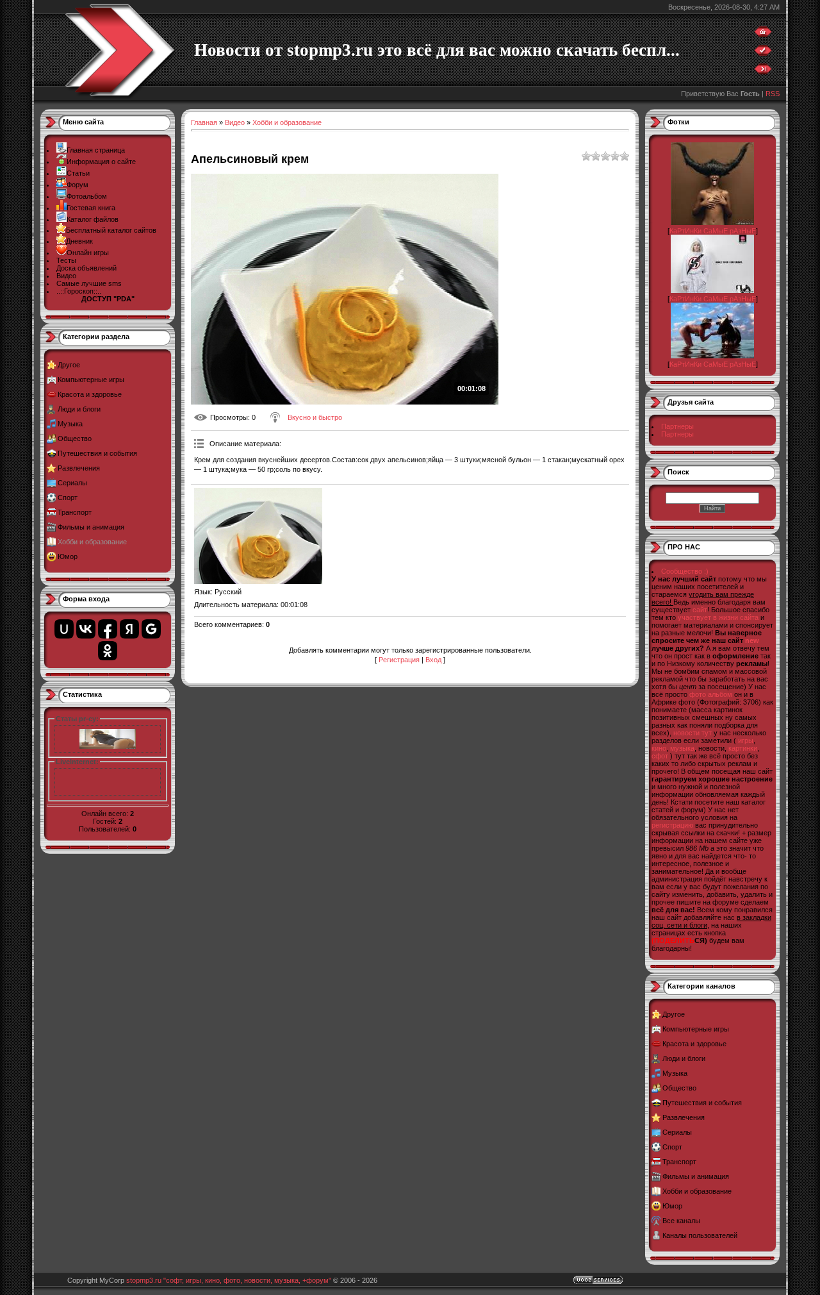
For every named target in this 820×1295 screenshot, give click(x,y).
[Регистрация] (763, 53)
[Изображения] (258, 536)
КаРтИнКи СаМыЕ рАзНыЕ (712, 231)
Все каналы (681, 1220)
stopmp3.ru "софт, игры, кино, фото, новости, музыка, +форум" (228, 1280)
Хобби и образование (92, 542)
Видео (235, 122)
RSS (773, 93)
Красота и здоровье (90, 394)
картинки (742, 748)
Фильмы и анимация (91, 527)
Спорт (68, 497)
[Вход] (763, 72)
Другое (69, 365)
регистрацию (672, 825)
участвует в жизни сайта (718, 617)
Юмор (68, 556)
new (752, 640)
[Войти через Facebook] (107, 629)
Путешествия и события (97, 453)
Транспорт (75, 512)
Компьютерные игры (91, 379)
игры (745, 740)
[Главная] (763, 34)
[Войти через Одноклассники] (107, 650)
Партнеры (677, 426)
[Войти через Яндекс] (129, 629)
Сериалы (72, 483)
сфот (660, 756)
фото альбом (710, 694)
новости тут (692, 733)
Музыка (70, 424)
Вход (433, 660)
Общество (75, 438)
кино (659, 748)
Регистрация (399, 660)
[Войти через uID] (64, 629)
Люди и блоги (79, 409)
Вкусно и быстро (315, 417)
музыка (682, 748)
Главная (204, 122)
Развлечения (79, 468)
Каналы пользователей (699, 1235)
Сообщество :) (685, 571)
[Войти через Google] (151, 629)
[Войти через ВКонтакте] (85, 629)
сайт (700, 610)
